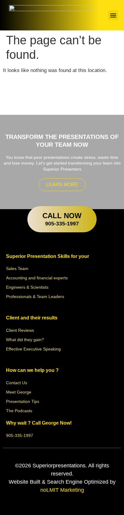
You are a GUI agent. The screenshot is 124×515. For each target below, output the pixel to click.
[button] (113, 15)
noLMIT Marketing (62, 490)
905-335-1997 (62, 224)
